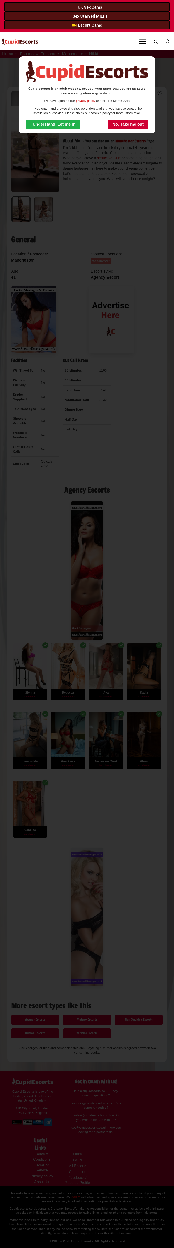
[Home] (20, 41)
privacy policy (85, 101)
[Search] (155, 41)
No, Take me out (128, 124)
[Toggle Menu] (142, 41)
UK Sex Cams (90, 7)
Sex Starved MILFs (90, 16)
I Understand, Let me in (52, 124)
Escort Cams (90, 25)
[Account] (167, 41)
